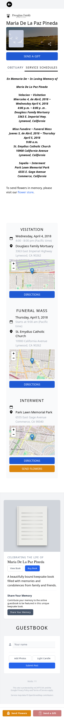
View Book (15, 568)
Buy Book (32, 568)
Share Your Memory (20, 612)
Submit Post (32, 665)
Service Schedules (41, 67)
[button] (32, 271)
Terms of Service (40, 690)
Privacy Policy (23, 690)
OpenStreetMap (35, 695)
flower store (26, 192)
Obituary (15, 67)
